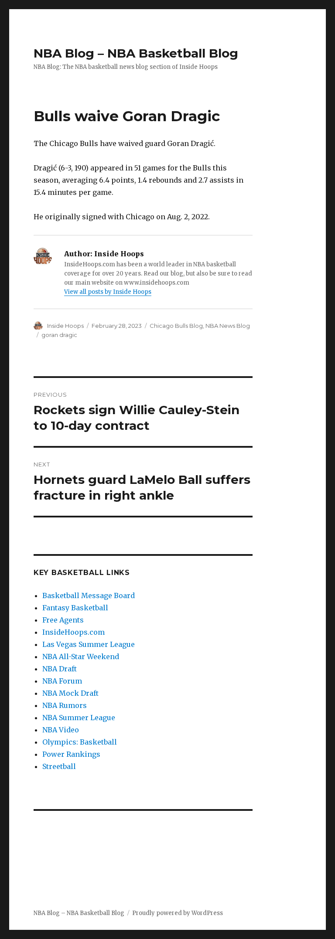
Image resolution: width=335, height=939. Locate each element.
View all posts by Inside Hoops (107, 292)
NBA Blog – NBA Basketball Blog (136, 53)
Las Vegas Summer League (88, 644)
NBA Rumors (64, 705)
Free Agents (63, 620)
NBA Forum (62, 681)
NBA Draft (59, 668)
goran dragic (59, 334)
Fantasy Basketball (75, 607)
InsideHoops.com (73, 632)
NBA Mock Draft (70, 693)
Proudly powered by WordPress (177, 913)
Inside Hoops (65, 325)
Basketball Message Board (88, 595)
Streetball (59, 766)
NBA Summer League (78, 717)
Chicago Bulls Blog (176, 325)
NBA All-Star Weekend (80, 656)
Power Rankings (71, 754)
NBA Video (60, 729)
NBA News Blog (227, 325)
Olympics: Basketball (79, 742)
